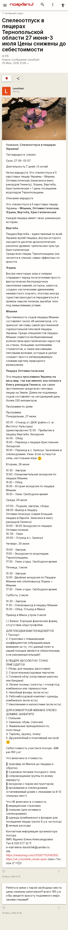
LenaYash (33, 59)
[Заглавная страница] (21, 2)
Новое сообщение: (14, 59)
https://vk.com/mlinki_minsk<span (26, 859)
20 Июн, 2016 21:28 (15, 63)
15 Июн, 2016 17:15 (11, 876)
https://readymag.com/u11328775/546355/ (32, 855)
